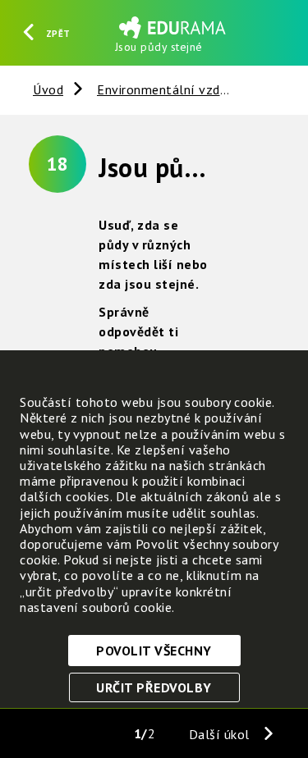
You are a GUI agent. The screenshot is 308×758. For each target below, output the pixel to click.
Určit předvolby (154, 687)
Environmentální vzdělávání (180, 89)
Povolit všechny (154, 650)
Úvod (48, 89)
